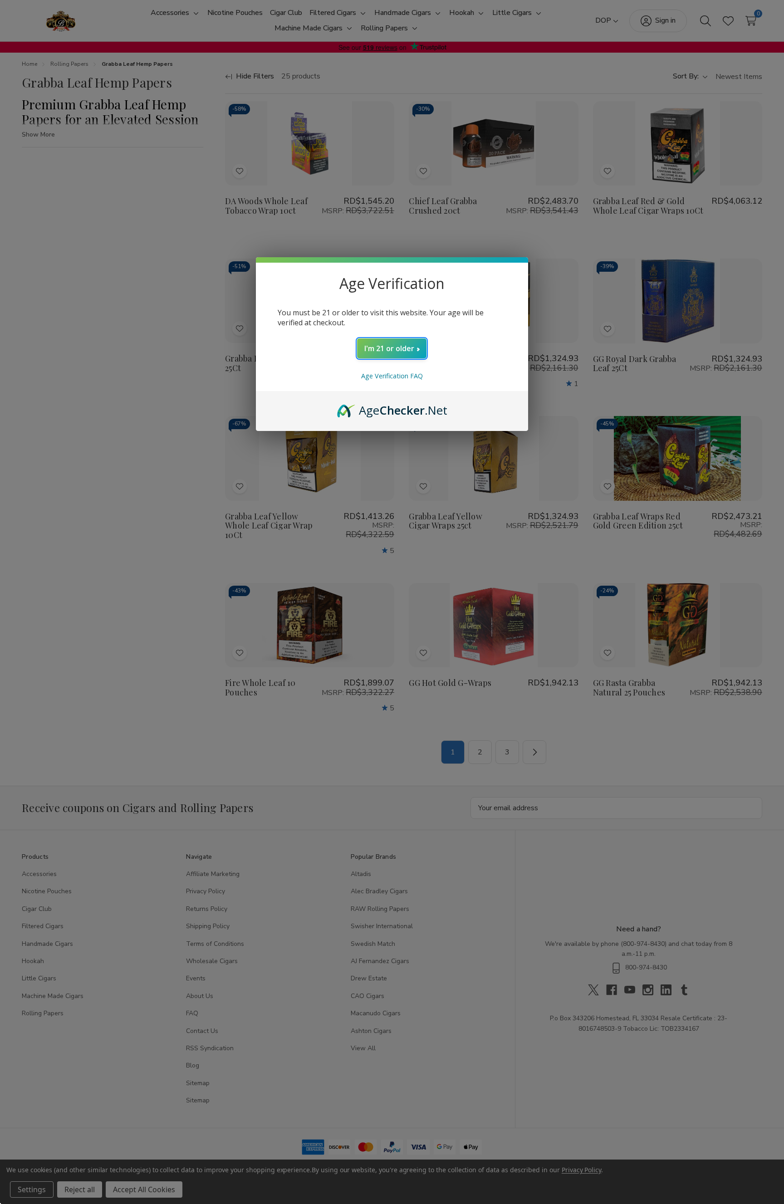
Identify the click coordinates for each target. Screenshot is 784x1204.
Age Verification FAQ (392, 376)
